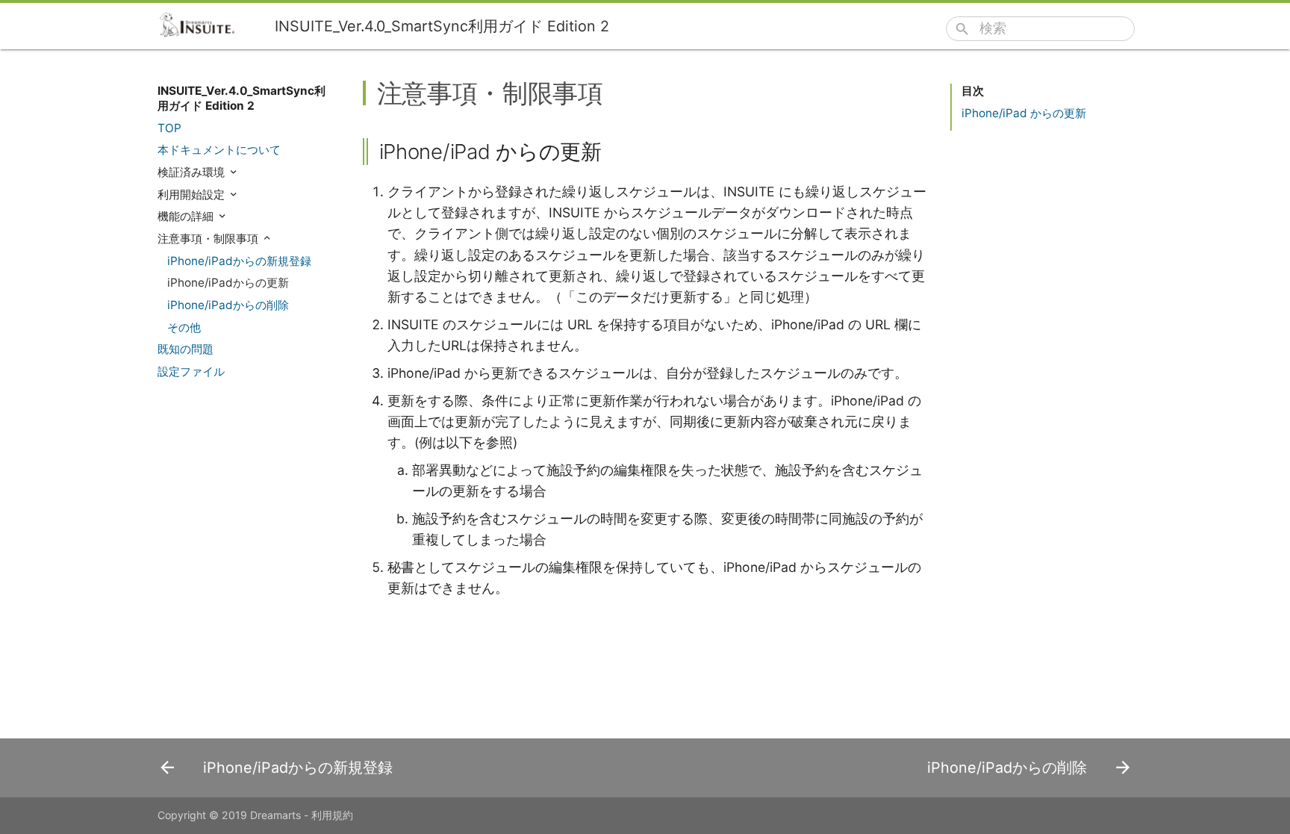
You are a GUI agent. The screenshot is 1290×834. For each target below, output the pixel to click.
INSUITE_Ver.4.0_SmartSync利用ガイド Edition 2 (241, 98)
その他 (184, 327)
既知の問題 (186, 349)
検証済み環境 (193, 172)
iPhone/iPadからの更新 (228, 283)
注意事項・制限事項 (209, 238)
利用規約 (332, 815)
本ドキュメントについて (219, 150)
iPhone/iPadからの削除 (228, 305)
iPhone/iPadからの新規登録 (239, 261)
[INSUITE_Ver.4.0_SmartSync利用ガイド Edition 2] (203, 25)
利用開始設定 (193, 194)
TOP (169, 128)
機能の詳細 (187, 216)
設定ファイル (191, 371)
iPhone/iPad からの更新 (1024, 113)
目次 (973, 91)
